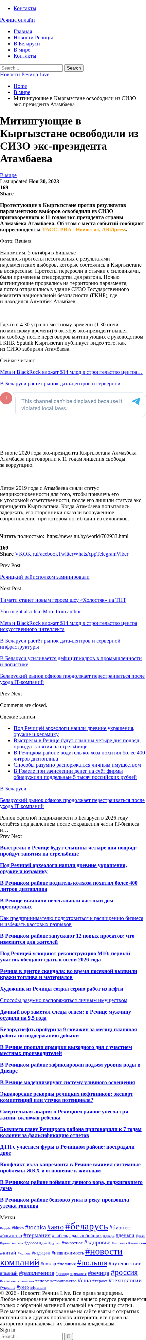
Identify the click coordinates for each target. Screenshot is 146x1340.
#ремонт (78, 1273)
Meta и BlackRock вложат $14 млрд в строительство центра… (71, 372)
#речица (98, 1272)
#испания (119, 1243)
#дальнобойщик (85, 1235)
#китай (8, 1252)
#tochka (35, 1227)
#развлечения (36, 1272)
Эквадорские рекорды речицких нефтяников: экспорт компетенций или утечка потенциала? (66, 1097)
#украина (7, 1287)
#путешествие (125, 1263)
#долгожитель (11, 1243)
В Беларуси (27, 43)
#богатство (11, 1235)
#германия (37, 1235)
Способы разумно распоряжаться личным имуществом (77, 765)
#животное (72, 1242)
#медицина (41, 1253)
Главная (23, 31)
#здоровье (97, 1242)
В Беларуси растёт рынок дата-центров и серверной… (63, 383)
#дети (140, 1236)
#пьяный (9, 1273)
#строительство (63, 1281)
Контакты (25, 8)
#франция (38, 1287)
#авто (55, 1227)
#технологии (125, 1280)
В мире (22, 50)
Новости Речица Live (24, 74)
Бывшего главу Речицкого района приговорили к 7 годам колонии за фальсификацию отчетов (71, 1132)
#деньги (125, 1235)
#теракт (99, 1280)
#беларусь (86, 1226)
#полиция (66, 1263)
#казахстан (137, 1243)
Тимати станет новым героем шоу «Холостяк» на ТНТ (63, 600)
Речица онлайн (17, 20)
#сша (84, 1280)
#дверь (108, 1236)
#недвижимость (68, 1253)
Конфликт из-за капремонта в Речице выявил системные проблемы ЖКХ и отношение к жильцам (70, 1167)
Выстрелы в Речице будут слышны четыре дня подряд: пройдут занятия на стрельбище (77, 743)
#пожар (48, 1263)
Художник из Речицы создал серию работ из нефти (61, 989)
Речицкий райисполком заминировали (45, 577)
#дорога (31, 1243)
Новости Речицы (33, 37)
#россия (124, 1272)
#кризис (24, 1253)
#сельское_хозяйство (17, 1281)
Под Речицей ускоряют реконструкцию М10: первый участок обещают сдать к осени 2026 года (65, 956)
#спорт (42, 1280)
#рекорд (62, 1274)
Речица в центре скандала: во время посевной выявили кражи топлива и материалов (68, 974)
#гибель (60, 1235)
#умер (23, 1287)
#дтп (43, 1243)
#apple (5, 1228)
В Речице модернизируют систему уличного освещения (67, 1082)
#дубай (54, 1243)
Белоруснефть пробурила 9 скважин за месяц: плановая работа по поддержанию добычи (68, 1032)
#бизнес (119, 1227)
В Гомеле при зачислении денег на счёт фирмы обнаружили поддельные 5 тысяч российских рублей (75, 774)
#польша (92, 1262)
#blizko (18, 1228)
